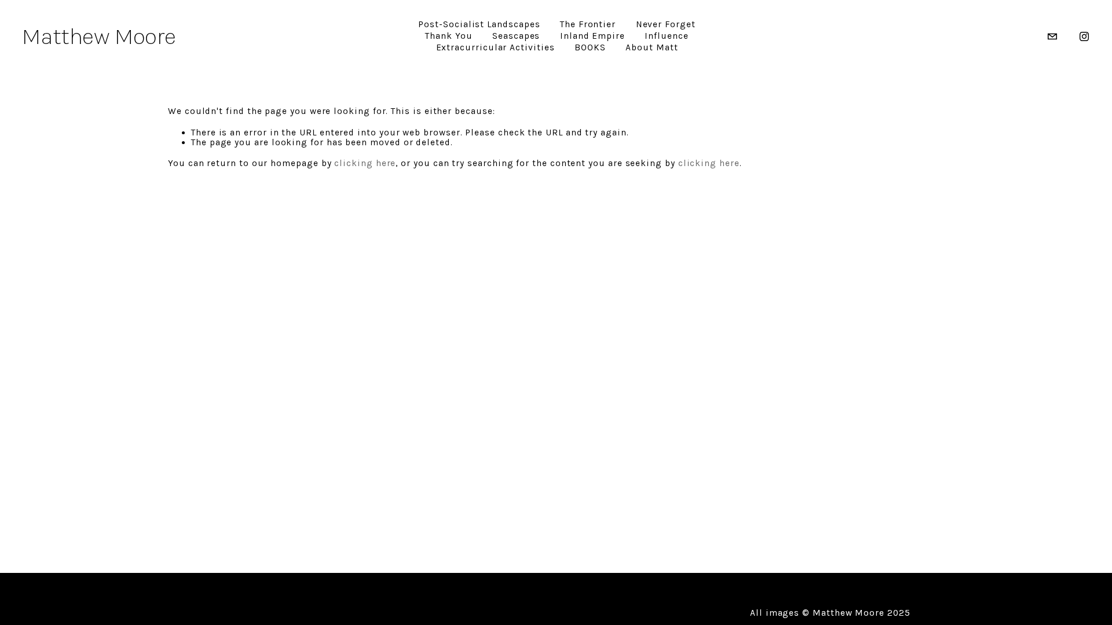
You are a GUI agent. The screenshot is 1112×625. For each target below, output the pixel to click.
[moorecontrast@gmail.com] (1052, 36)
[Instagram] (1084, 36)
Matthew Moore (98, 36)
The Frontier (588, 24)
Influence (666, 36)
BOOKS (590, 47)
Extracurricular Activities (495, 47)
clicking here (365, 163)
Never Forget (666, 24)
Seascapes (516, 36)
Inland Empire (592, 36)
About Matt (652, 47)
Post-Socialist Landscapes (479, 24)
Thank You (448, 36)
